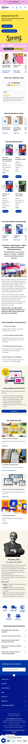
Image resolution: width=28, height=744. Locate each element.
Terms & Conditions (14, 715)
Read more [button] (5, 101)
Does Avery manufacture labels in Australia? (11, 646)
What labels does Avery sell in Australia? (10, 631)
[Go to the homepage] (5, 8)
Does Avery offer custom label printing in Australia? (10, 641)
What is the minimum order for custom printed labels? (10, 652)
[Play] (14, 270)
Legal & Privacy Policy (14, 714)
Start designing (14, 411)
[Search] (13, 7)
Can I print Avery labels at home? (11, 636)
